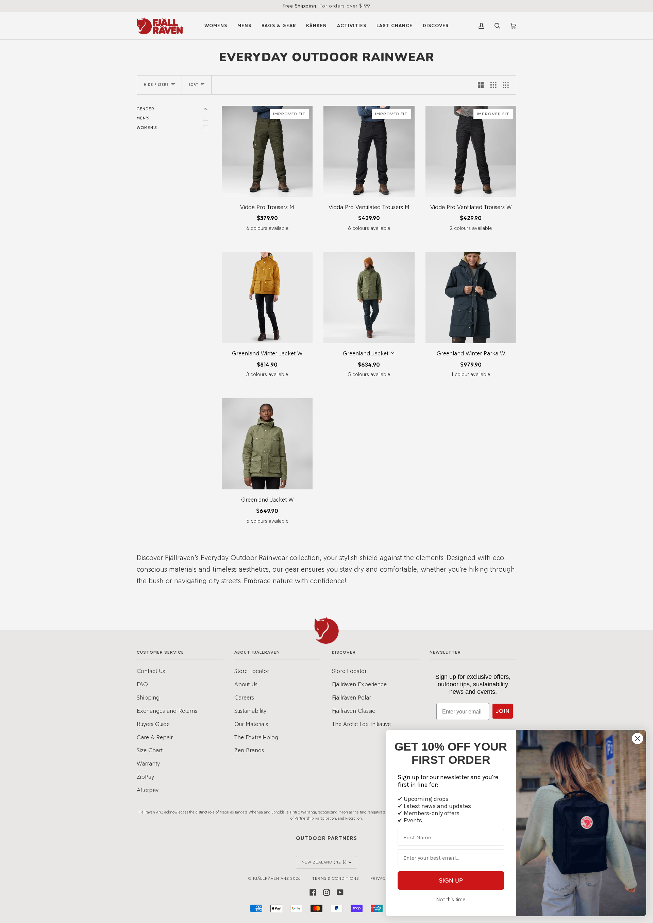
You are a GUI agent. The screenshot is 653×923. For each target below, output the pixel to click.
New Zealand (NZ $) (324, 862)
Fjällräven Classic (353, 710)
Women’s (147, 127)
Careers (244, 697)
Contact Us (151, 670)
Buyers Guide (153, 723)
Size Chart (150, 750)
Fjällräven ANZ (271, 878)
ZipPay (145, 776)
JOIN (502, 711)
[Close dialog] (637, 738)
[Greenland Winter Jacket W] (267, 297)
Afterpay (147, 789)
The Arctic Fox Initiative (361, 723)
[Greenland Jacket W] (267, 443)
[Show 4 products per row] (508, 85)
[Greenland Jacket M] (368, 297)
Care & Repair (155, 737)
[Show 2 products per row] (480, 85)
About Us (245, 684)
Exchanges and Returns (167, 710)
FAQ (142, 684)
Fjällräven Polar (351, 697)
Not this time (451, 899)
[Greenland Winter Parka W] (470, 297)
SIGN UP (451, 880)
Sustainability (250, 710)
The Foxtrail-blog (256, 737)
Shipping (148, 697)
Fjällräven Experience (359, 684)
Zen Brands (249, 750)
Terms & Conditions (335, 878)
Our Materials (251, 723)
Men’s (143, 118)
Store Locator (251, 670)
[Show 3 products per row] (493, 85)
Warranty (148, 763)
